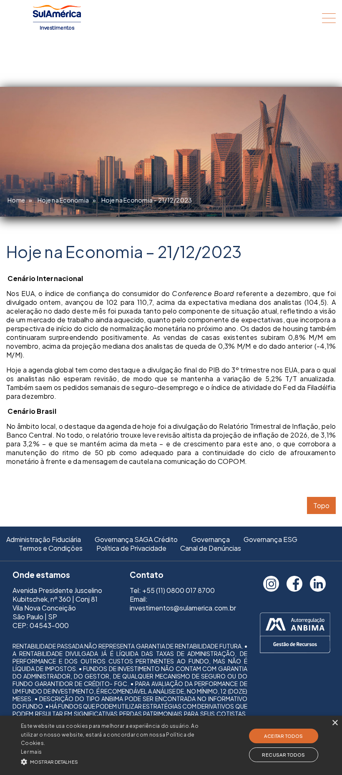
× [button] (335, 723)
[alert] (171, 745)
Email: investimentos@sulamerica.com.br (183, 603)
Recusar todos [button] (283, 754)
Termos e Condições (51, 548)
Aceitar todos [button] (283, 736)
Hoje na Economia (63, 200)
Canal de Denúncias (210, 548)
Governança (210, 539)
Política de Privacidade (131, 548)
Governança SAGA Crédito (136, 539)
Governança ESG (270, 539)
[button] (118, 761)
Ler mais (31, 752)
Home (16, 200)
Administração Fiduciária (43, 539)
